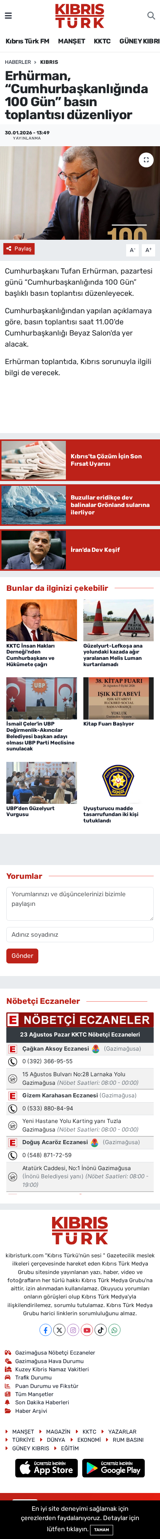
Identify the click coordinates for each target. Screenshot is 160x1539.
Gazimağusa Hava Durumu (49, 1361)
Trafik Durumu (33, 1377)
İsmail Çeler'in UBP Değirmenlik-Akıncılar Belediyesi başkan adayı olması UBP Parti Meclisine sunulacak (40, 736)
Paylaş (23, 248)
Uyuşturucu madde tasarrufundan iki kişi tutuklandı (110, 814)
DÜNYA (56, 1440)
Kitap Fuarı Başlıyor (108, 724)
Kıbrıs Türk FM (27, 41)
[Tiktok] (101, 1330)
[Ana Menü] (8, 15)
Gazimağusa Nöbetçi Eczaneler (55, 1352)
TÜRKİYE (23, 1440)
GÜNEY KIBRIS (30, 1448)
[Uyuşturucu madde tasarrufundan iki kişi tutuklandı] (118, 782)
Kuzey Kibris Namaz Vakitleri (52, 1369)
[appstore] (47, 1469)
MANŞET (71, 41)
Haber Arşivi (31, 1411)
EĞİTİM (70, 1448)
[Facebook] (45, 1330)
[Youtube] (87, 1330)
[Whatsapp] (114, 1330)
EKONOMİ (89, 1440)
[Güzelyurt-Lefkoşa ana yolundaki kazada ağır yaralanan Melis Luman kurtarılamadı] (118, 619)
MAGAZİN (58, 1431)
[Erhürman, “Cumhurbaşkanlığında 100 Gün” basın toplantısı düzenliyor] (80, 193)
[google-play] (114, 1469)
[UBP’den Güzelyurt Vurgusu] (41, 782)
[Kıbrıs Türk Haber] (79, 15)
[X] (59, 1330)
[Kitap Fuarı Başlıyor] (118, 698)
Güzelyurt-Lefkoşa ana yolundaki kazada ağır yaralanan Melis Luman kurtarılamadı (113, 655)
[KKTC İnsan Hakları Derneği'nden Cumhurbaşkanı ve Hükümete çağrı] (41, 619)
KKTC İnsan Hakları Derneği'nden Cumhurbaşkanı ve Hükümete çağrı (30, 655)
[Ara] (151, 16)
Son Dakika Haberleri (42, 1402)
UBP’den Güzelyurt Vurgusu (30, 811)
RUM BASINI (128, 1440)
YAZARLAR (122, 1431)
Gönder (22, 955)
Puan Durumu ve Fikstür (47, 1386)
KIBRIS (49, 62)
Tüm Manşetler (34, 1394)
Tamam (101, 1529)
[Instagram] (73, 1330)
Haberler (18, 62)
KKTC (102, 41)
